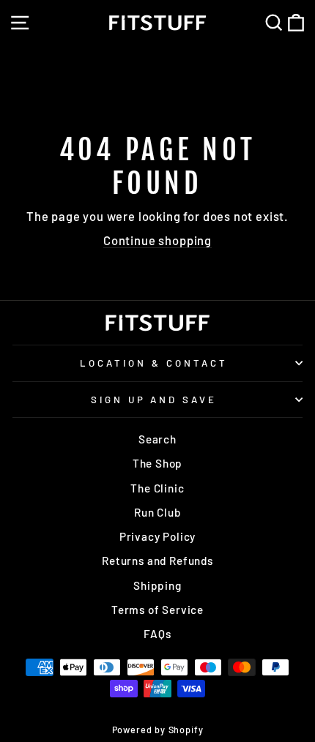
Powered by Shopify (158, 729)
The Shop (158, 463)
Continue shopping (157, 240)
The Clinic (157, 488)
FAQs (157, 633)
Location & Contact (154, 363)
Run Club (157, 512)
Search (157, 439)
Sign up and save (154, 399)
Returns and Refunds (157, 560)
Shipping (157, 585)
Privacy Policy (157, 536)
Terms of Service (157, 609)
